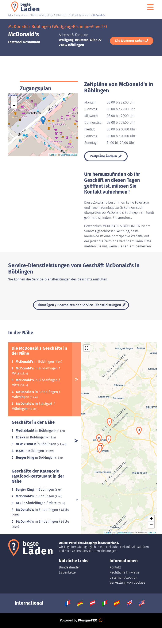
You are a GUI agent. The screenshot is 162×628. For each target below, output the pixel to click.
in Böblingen (35, 362)
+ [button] (14, 99)
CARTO (152, 532)
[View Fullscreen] (87, 348)
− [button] (14, 105)
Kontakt (115, 567)
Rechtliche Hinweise (124, 572)
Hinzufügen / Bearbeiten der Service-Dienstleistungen (79, 305)
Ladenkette (67, 572)
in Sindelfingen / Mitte (37, 503)
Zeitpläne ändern (104, 156)
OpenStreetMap (69, 154)
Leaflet (52, 154)
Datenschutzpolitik (123, 577)
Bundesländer (69, 567)
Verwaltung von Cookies (127, 582)
